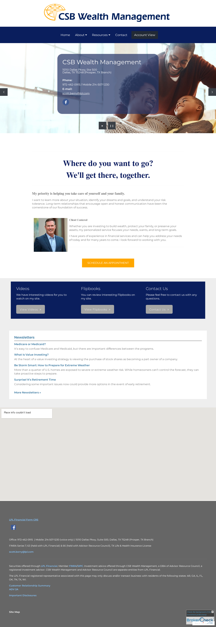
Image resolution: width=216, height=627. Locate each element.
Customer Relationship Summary (29, 585)
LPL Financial (49, 566)
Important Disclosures (22, 595)
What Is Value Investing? (31, 354)
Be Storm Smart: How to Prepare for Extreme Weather (52, 365)
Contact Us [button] (157, 309)
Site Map (14, 611)
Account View (144, 35)
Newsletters (24, 337)
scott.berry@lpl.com (76, 93)
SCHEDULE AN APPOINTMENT (108, 262)
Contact (121, 35)
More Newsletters (27, 392)
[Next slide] (212, 92)
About (79, 35)
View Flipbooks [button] (96, 309)
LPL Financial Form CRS (23, 519)
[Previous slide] (4, 92)
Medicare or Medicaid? (30, 344)
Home (65, 35)
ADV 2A (13, 589)
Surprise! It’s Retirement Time (35, 379)
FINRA (73, 566)
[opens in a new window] (13, 529)
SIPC (80, 566)
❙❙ (112, 125)
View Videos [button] (29, 309)
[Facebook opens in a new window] (65, 102)
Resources (100, 35)
